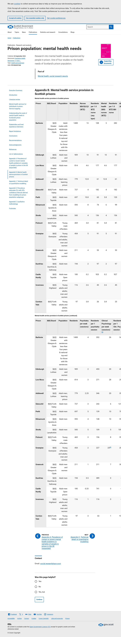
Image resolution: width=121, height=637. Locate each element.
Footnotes (12, 208)
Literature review (14, 99)
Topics (17, 32)
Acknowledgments (15, 145)
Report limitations (15, 131)
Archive (19, 618)
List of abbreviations (16, 154)
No (40, 587)
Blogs (72, 32)
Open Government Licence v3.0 (40, 627)
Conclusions (13, 136)
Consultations (63, 32)
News (24, 32)
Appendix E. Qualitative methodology (16, 203)
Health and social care (17, 63)
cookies (17, 4)
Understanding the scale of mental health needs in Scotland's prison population (18, 116)
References (12, 149)
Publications (33, 32)
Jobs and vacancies (57, 618)
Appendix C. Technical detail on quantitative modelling (18, 182)
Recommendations (15, 140)
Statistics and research (47, 32)
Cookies (33, 618)
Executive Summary (15, 90)
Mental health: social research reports (53, 76)
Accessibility (11, 618)
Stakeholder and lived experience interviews (16, 126)
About (10, 32)
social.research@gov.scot (50, 563)
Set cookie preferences (56, 18)
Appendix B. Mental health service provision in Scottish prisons (18, 174)
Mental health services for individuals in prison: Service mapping (17, 106)
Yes (40, 581)
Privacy (67, 618)
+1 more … (18, 60)
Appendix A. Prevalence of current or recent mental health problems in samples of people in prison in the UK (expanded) (18, 163)
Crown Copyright (44, 618)
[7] (102, 332)
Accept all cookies (15, 18)
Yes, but (42, 592)
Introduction (13, 95)
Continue (39, 599)
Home (9, 38)
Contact (26, 618)
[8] (110, 447)
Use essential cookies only (35, 18)
